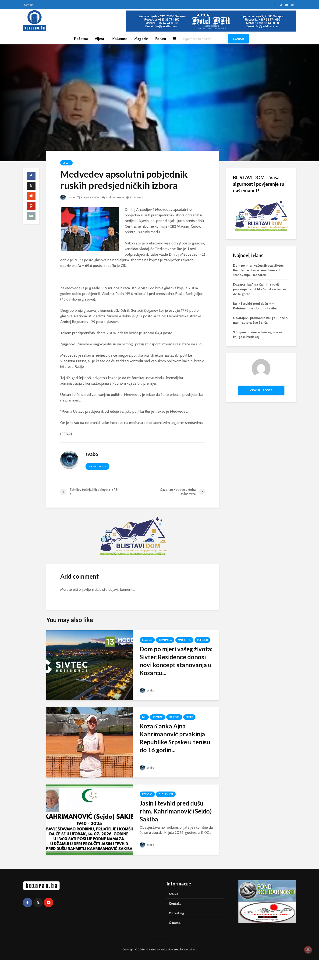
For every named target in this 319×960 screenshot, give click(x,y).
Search (238, 38)
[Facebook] (27, 902)
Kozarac (147, 639)
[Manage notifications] (308, 949)
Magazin (141, 38)
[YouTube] (48, 902)
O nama (175, 923)
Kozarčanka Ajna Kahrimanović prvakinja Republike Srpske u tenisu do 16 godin (259, 289)
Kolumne (119, 38)
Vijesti (100, 38)
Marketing (184, 639)
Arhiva (173, 894)
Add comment (115, 197)
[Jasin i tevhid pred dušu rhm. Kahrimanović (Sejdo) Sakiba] (89, 819)
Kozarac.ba (165, 639)
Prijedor (202, 639)
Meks (163, 949)
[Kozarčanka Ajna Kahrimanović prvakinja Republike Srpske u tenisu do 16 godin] (89, 742)
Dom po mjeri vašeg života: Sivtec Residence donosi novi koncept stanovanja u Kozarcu (258, 270)
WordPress (190, 949)
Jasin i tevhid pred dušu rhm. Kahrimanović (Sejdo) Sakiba (176, 811)
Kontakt (28, 5)
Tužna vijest (166, 794)
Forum (160, 38)
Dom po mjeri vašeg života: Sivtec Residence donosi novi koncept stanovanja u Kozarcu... (176, 661)
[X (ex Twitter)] (38, 902)
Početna (81, 38)
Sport (189, 717)
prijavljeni (86, 589)
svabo (71, 197)
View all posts (97, 466)
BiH (144, 717)
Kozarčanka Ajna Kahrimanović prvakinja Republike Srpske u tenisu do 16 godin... (175, 738)
